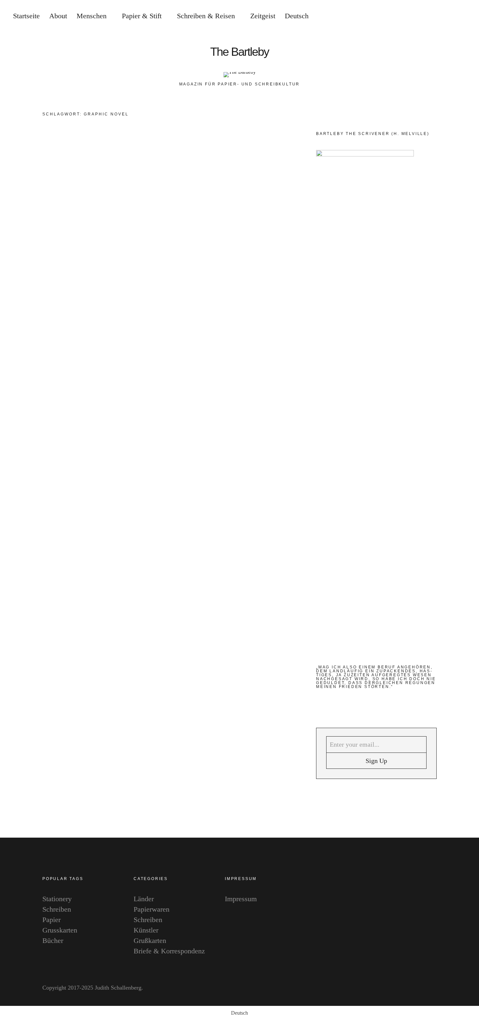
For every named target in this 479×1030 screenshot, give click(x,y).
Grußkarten (150, 940)
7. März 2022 (256, 282)
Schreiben (270, 149)
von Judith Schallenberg (201, 282)
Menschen (92, 16)
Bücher (201, 149)
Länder (144, 899)
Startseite (26, 16)
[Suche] (431, 16)
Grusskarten (59, 930)
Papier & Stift (142, 16)
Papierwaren (151, 909)
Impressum (241, 899)
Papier (51, 920)
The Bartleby (239, 52)
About (58, 16)
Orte (249, 149)
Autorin (180, 149)
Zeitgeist (262, 16)
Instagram (467, 503)
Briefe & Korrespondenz (169, 951)
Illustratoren (226, 149)
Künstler (146, 930)
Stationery (57, 899)
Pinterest (467, 522)
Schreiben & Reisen (206, 16)
